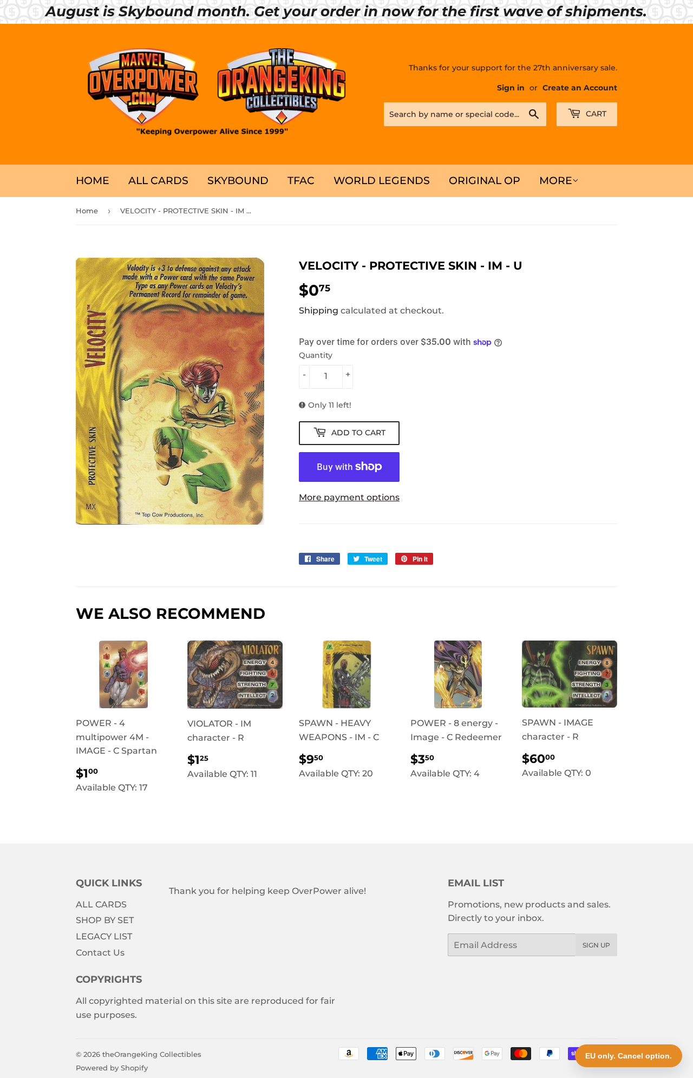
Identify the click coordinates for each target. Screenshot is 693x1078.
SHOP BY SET (105, 920)
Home (92, 180)
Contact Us (100, 953)
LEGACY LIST (104, 936)
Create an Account (579, 87)
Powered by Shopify (112, 1067)
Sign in (511, 87)
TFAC (301, 180)
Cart (595, 114)
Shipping (318, 310)
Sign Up (596, 945)
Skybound (238, 180)
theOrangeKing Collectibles (151, 1054)
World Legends (382, 180)
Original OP (484, 180)
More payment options (349, 497)
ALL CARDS (158, 180)
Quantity (315, 355)
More (555, 180)
